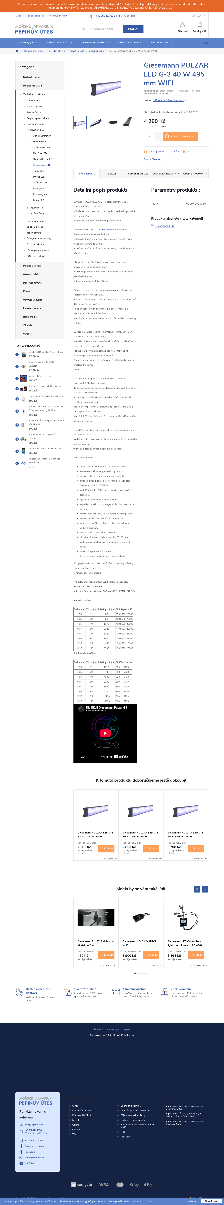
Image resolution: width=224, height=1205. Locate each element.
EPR (123, 1132)
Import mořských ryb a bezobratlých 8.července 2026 (184, 1107)
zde (150, 1201)
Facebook (30, 1151)
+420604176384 (33, 1130)
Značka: (153, 159)
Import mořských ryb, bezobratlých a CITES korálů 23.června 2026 (184, 1115)
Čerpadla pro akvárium (38, 118)
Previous (197, 889)
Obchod (76, 1129)
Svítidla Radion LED (43, 159)
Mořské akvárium (32, 265)
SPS (129, 406)
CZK (199, 15)
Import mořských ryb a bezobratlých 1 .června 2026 (184, 1122)
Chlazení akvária (35, 226)
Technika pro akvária (34, 94)
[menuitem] (28, 43)
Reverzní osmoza (32, 308)
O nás (18, 15)
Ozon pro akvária (35, 244)
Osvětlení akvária (35, 124)
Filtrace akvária (34, 106)
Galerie (75, 1124)
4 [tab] (144, 973)
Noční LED (38, 200)
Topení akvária (34, 232)
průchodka (107, 542)
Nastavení (192, 1201)
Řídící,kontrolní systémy (39, 238)
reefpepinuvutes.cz (34, 1157)
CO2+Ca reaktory (35, 256)
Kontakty (125, 1137)
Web (74, 1134)
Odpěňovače (33, 100)
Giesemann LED (41, 165)
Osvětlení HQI (37, 213)
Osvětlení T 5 (36, 207)
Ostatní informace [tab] (138, 174)
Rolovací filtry (34, 112)
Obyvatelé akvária (32, 299)
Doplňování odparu (36, 221)
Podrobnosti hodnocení (188, 91)
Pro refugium (40, 194)
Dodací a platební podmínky (135, 1110)
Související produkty (164, 174)
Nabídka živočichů (35, 15)
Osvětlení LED (37, 129)
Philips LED (39, 176)
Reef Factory (39, 141)
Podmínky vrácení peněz (133, 1120)
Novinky (76, 1120)
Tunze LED (38, 171)
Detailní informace (174, 100)
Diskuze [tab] (112, 174)
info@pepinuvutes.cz (35, 1124)
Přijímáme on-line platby (133, 1115)
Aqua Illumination (42, 135)
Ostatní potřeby (31, 274)
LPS (75, 411)
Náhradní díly (30, 316)
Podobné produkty (193, 174)
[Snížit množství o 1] (158, 139)
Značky (40, 334)
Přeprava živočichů (58, 15)
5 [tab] (147, 973)
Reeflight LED (40, 188)
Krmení (27, 291)
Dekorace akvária (32, 282)
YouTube (29, 1163)
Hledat (133, 29)
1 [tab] (135, 973)
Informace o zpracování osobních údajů (137, 1126)
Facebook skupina (34, 1146)
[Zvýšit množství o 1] (158, 134)
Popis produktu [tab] (86, 174)
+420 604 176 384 (34, 1140)
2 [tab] (138, 973)
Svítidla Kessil (40, 182)
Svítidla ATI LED (41, 147)
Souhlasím (211, 1201)
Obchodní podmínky (131, 1106)
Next (205, 889)
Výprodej (27, 325)
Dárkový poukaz (31, 77)
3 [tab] (141, 973)
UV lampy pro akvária (38, 250)
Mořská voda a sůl (32, 85)
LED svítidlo (159, 100)
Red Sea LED (40, 153)
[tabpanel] (96, 825)
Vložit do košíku (183, 136)
